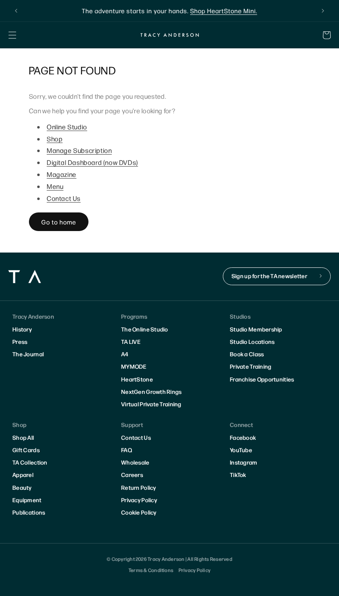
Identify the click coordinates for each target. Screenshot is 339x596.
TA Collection (30, 462)
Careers (132, 474)
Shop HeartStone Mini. (223, 10)
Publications (28, 512)
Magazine (61, 174)
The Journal (28, 354)
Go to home (58, 222)
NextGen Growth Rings (151, 391)
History (22, 329)
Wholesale (135, 462)
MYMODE (134, 366)
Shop (54, 138)
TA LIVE (131, 341)
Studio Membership (256, 329)
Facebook (243, 437)
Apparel (22, 474)
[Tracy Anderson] (169, 35)
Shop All (23, 437)
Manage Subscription (79, 150)
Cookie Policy (139, 512)
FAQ (126, 449)
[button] (12, 35)
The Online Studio (144, 329)
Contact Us (64, 198)
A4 (125, 354)
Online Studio (67, 126)
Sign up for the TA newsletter (269, 275)
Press (19, 341)
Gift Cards (26, 449)
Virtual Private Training (151, 404)
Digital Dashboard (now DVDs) (92, 162)
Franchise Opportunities (262, 379)
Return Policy (138, 487)
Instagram (244, 462)
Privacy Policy (139, 499)
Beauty (22, 487)
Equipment (27, 499)
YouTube (241, 449)
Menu (55, 186)
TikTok (238, 474)
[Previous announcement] (16, 11)
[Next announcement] (323, 11)
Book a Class (247, 354)
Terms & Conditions (151, 570)
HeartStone (137, 379)
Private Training (250, 366)
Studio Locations (252, 341)
